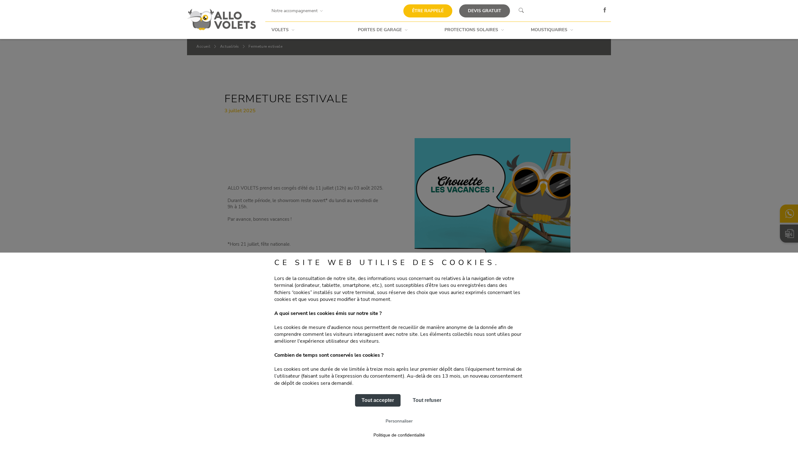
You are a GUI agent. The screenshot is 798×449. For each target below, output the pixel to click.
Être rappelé (428, 11)
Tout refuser (427, 400)
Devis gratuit (484, 11)
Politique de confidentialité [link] (399, 434)
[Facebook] (604, 11)
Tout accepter (378, 400)
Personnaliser (399, 420)
